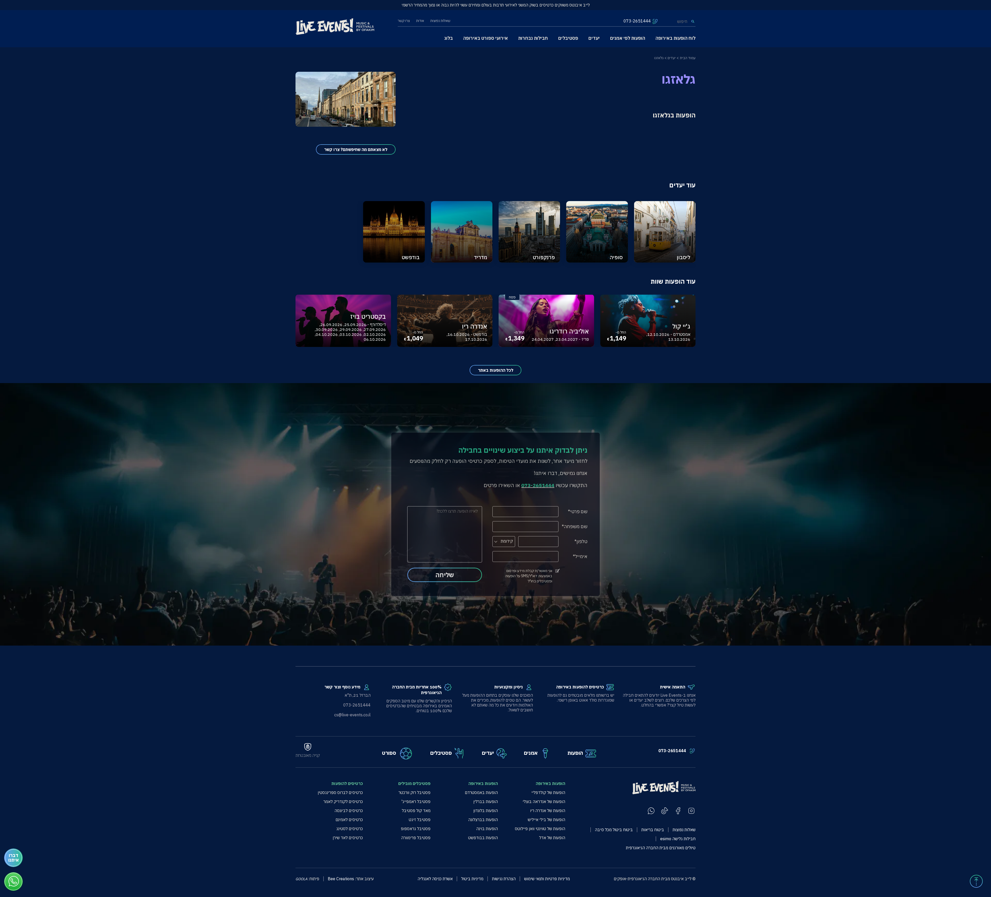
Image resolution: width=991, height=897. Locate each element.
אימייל (581, 556)
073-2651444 (672, 750)
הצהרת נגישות (504, 878)
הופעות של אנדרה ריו (547, 810)
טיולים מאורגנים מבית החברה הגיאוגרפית (661, 847)
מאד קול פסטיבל (416, 810)
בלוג (448, 38)
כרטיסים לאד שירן (348, 837)
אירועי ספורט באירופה (485, 38)
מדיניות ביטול (472, 878)
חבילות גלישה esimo (678, 838)
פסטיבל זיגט (419, 819)
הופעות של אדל (552, 837)
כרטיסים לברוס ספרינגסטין (340, 792)
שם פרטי (578, 511)
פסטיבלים (568, 38)
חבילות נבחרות (533, 38)
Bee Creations (341, 878)
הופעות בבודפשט (483, 837)
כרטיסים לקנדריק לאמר (343, 801)
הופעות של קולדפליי (548, 792)
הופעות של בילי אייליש (546, 819)
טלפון (582, 541)
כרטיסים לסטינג (349, 828)
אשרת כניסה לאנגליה (435, 878)
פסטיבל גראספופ (415, 828)
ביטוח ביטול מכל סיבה (614, 829)
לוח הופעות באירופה (676, 38)
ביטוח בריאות (652, 829)
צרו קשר (404, 20)
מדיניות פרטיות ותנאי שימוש (547, 878)
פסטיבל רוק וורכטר (414, 792)
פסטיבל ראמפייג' (415, 801)
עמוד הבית (688, 57)
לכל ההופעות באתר (495, 370)
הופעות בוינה (487, 828)
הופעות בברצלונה (483, 819)
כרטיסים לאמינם (349, 819)
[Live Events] (334, 27)
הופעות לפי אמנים (627, 38)
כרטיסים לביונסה (348, 810)
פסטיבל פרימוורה (415, 837)
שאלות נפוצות (440, 20)
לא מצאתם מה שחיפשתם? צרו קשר (355, 149)
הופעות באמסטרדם (481, 792)
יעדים (594, 38)
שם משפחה (575, 526)
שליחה (444, 575)
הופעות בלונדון (485, 810)
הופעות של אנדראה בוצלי (544, 801)
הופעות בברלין (485, 801)
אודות (420, 20)
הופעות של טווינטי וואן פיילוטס (540, 828)
